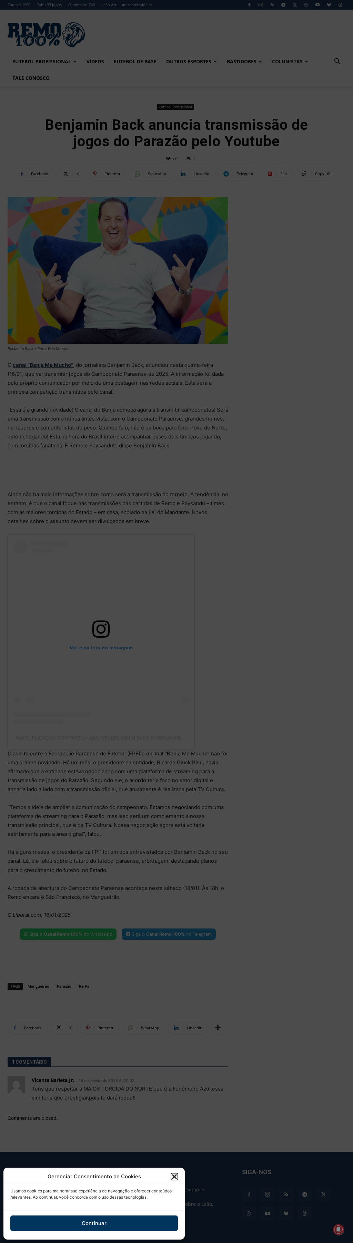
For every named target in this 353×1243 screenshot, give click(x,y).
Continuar (94, 1223)
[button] (174, 1176)
